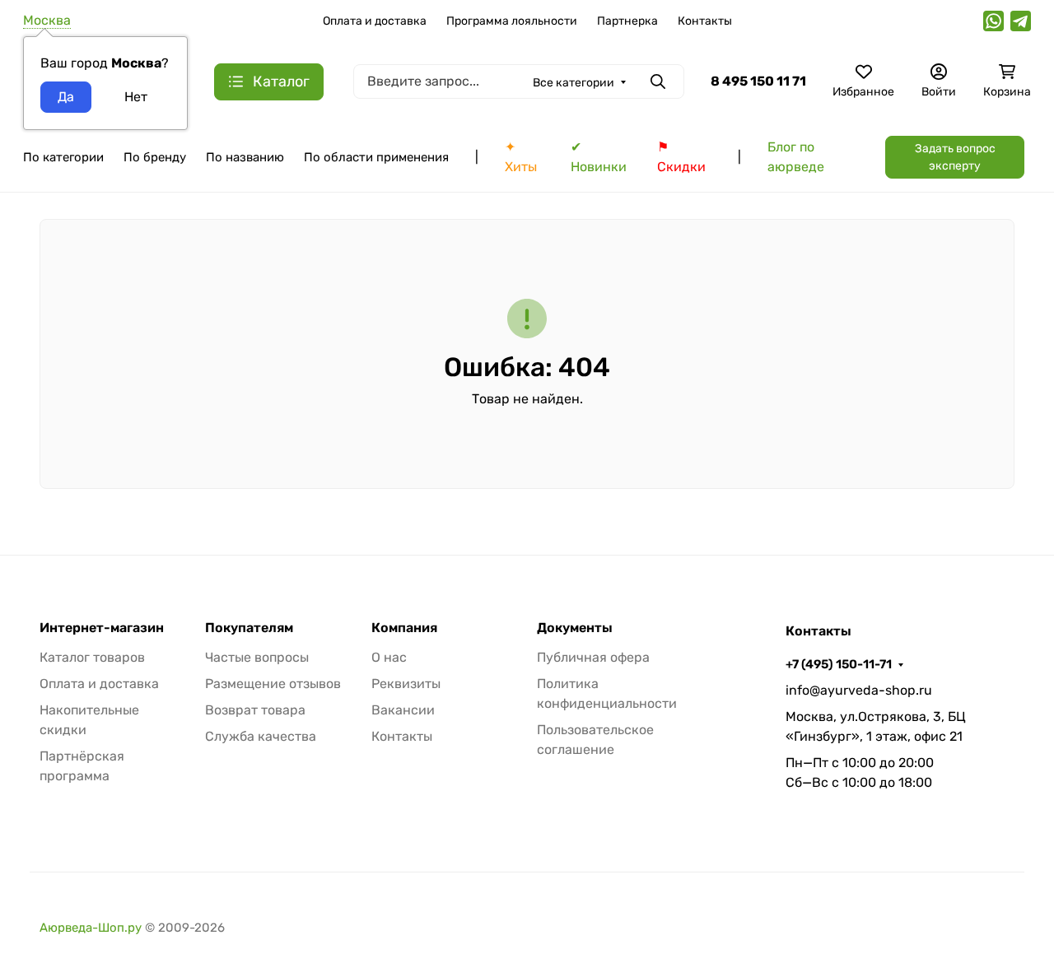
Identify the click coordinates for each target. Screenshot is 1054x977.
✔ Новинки (599, 156)
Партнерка (627, 21)
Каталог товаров (92, 657)
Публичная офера (593, 657)
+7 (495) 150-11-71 (839, 664)
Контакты (705, 21)
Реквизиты (406, 683)
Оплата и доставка (375, 21)
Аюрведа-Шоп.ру (91, 927)
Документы (575, 628)
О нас (389, 657)
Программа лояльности (511, 21)
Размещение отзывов (273, 683)
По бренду (155, 157)
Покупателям (249, 628)
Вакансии (403, 710)
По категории (63, 157)
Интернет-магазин (102, 628)
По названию (245, 157)
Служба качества (260, 736)
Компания (404, 628)
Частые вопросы (257, 657)
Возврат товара (255, 710)
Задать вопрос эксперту (955, 157)
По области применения (376, 157)
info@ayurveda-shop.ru (859, 690)
